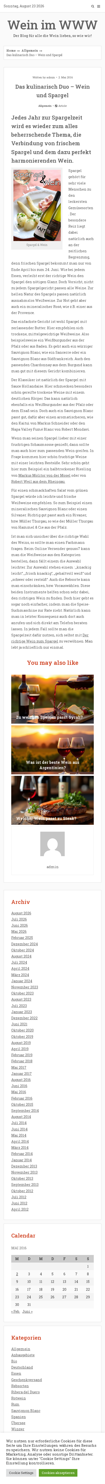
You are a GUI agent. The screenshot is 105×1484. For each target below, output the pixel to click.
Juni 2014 (19, 1129)
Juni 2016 (19, 1085)
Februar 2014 (22, 1153)
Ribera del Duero (25, 1392)
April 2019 (20, 1048)
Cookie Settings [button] (21, 1473)
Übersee (18, 1423)
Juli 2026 (19, 919)
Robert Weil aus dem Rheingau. (38, 481)
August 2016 (21, 1079)
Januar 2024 (21, 981)
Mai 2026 (19, 931)
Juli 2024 (19, 962)
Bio (14, 1361)
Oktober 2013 (22, 1178)
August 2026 (21, 913)
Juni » (27, 1311)
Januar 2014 (21, 1160)
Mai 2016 (18, 1092)
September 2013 (25, 1184)
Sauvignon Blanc (25, 1410)
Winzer (17, 1429)
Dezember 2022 (24, 1018)
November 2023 (24, 987)
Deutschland (22, 1367)
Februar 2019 (21, 1055)
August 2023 (21, 999)
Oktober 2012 (22, 1191)
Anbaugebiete (23, 1355)
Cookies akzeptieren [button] (58, 1473)
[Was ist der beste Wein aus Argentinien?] (52, 749)
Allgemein (29, 50)
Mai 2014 (18, 1135)
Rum (15, 1404)
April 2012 (20, 1209)
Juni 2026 (19, 925)
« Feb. (15, 1311)
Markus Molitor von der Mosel (44, 475)
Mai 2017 (18, 1067)
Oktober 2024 (22, 950)
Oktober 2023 (22, 993)
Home (11, 50)
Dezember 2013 (24, 1166)
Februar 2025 (22, 937)
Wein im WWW (52, 27)
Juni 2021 (19, 1024)
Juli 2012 (18, 1197)
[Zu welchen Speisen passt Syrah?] (52, 699)
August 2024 (21, 956)
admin (50, 77)
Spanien (18, 1416)
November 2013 (24, 1172)
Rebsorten (20, 1386)
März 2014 (20, 1147)
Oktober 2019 (22, 1036)
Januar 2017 (21, 1073)
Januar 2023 (21, 1012)
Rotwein (18, 1398)
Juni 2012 (19, 1203)
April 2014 (20, 1141)
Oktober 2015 (22, 1104)
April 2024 (20, 968)
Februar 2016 (21, 1098)
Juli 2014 (19, 1122)
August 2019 (21, 1042)
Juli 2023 (19, 1005)
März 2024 (20, 975)
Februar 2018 (21, 1061)
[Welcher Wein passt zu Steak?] (52, 800)
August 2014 (21, 1116)
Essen (16, 1373)
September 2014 (25, 1110)
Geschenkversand (26, 1379)
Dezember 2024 (24, 944)
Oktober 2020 (22, 1030)
